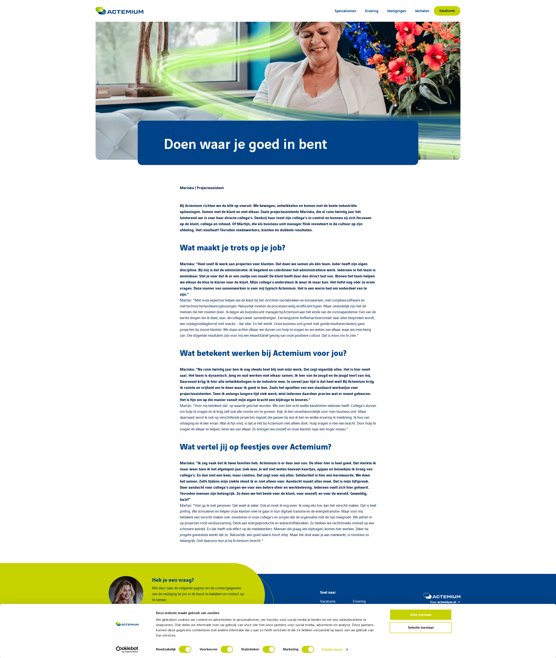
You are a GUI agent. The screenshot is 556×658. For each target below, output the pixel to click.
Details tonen (332, 649)
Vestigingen (396, 10)
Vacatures (447, 10)
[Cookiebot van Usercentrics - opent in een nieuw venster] (127, 649)
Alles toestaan (421, 614)
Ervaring (371, 10)
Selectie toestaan (421, 627)
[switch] (227, 649)
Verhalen (422, 10)
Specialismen (345, 10)
